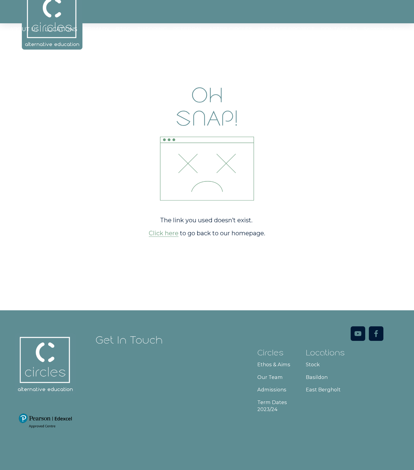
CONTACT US (339, 29)
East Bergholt (323, 390)
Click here (164, 233)
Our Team (270, 377)
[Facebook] (376, 333)
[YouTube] (358, 333)
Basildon (317, 377)
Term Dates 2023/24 (272, 405)
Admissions (271, 390)
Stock (313, 364)
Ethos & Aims (273, 364)
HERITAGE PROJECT (286, 29)
